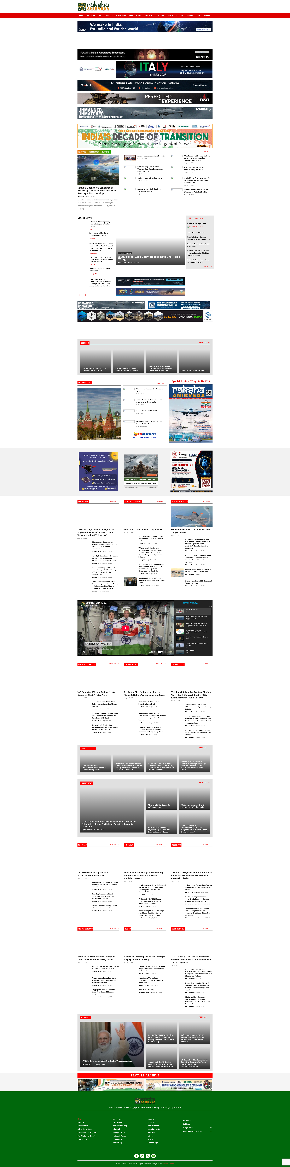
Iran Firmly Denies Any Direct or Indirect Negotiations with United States (152, 580)
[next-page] (85, 295)
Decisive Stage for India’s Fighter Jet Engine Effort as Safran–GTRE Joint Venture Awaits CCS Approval (96, 532)
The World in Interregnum (146, 411)
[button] (196, 218)
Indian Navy (93, 253)
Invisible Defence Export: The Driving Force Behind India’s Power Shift (197, 180)
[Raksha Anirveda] (93, 6)
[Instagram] (142, 1156)
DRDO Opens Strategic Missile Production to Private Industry (93, 874)
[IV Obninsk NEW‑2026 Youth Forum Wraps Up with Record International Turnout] (130, 902)
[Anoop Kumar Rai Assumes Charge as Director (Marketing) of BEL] (83, 969)
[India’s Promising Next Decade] (130, 158)
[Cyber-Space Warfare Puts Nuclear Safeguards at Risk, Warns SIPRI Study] (177, 888)
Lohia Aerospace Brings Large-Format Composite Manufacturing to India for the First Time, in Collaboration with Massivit (105, 584)
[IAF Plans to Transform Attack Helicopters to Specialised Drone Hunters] (83, 705)
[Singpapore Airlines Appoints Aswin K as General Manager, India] (83, 993)
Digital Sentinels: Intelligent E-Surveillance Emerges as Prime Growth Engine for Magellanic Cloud (197, 986)
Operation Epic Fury (146, 990)
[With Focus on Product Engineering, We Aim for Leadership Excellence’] (161, 823)
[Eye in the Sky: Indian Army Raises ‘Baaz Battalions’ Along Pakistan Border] (82, 261)
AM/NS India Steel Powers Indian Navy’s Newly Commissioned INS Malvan (198, 732)
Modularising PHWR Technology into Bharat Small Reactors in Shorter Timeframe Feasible (151, 913)
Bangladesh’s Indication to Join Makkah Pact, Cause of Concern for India (151, 538)
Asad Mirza (142, 543)
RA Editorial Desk (191, 892)
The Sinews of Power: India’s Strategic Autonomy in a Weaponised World (197, 158)
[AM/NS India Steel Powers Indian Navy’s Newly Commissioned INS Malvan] (177, 733)
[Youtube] (153, 1156)
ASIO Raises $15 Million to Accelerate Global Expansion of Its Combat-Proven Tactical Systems (191, 959)
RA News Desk (96, 551)
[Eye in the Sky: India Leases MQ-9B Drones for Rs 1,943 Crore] (177, 572)
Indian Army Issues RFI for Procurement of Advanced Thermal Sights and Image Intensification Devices (152, 716)
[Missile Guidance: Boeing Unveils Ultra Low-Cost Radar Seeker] (83, 908)
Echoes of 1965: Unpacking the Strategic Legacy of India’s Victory (101, 224)
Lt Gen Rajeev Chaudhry (130, 262)
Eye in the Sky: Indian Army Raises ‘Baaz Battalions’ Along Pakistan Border (101, 259)
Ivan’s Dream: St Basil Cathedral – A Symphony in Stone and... (150, 401)
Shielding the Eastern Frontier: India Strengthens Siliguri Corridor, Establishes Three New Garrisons (197, 911)
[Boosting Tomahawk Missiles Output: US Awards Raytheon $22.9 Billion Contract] (83, 897)
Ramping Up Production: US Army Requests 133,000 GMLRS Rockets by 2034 (105, 884)
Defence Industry (95, 289)
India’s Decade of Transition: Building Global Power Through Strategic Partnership (96, 190)
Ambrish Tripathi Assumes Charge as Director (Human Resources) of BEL (96, 958)
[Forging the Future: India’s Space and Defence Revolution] (154, 240)
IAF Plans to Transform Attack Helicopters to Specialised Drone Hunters (104, 704)
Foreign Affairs (94, 274)
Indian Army (93, 265)
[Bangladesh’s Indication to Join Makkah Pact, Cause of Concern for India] (130, 539)
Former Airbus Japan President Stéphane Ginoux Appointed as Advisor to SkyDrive (104, 980)
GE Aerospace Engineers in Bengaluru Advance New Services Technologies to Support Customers (104, 545)
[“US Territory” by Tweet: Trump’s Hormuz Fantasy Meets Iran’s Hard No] (161, 360)
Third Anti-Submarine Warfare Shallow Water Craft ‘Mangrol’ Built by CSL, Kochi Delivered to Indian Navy (101, 247)
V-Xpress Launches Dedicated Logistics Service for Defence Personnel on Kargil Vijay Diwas (151, 729)
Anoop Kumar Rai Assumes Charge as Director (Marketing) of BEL (105, 967)
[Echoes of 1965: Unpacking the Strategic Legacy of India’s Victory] (82, 225)
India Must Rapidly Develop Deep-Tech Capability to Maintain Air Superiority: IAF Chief (105, 715)
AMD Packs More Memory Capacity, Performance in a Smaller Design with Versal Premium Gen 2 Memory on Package (198, 972)
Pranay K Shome (144, 985)
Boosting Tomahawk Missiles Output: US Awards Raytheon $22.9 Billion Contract (103, 896)
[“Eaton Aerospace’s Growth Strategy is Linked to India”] (194, 798)
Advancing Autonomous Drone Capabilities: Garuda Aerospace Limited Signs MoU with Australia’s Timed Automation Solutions (197, 543)
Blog (91, 229)
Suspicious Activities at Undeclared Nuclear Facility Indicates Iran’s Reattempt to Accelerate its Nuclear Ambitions (152, 888)
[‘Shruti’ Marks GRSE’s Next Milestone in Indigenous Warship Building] (177, 707)
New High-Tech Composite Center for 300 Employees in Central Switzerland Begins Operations (105, 558)
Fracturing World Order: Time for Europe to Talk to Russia (149, 422)
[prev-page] (79, 295)
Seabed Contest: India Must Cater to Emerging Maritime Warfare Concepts (198, 253)
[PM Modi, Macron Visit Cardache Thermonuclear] (112, 1044)
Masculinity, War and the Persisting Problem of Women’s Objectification (151, 980)
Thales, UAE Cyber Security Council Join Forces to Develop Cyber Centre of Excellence (197, 899)
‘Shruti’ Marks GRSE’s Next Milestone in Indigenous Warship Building (198, 706)
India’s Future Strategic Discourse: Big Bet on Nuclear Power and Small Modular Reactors (143, 875)
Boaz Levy (80, 196)
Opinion (92, 238)
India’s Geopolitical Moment (150, 178)
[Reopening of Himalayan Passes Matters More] (82, 237)
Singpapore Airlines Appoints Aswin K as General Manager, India (103, 992)
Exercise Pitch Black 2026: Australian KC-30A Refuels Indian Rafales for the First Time (105, 727)
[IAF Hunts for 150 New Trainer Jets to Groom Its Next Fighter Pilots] (98, 678)
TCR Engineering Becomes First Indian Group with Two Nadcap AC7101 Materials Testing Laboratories (104, 570)
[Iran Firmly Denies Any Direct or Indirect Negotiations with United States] (130, 581)
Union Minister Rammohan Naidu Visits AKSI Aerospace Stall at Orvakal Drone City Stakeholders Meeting (198, 558)
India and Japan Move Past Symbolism (143, 529)
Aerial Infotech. (168, 1164)
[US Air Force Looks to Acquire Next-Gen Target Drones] (192, 516)
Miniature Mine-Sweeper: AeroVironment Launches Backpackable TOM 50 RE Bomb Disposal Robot (197, 1000)
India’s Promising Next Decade (151, 156)
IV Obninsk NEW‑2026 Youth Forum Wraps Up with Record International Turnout (150, 901)
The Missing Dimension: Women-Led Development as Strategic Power (150, 168)
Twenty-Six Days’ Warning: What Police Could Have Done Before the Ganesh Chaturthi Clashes (191, 875)
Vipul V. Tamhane (144, 973)
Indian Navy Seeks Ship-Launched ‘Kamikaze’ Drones (198, 582)
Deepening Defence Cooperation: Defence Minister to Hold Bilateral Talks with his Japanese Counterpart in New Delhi (152, 567)
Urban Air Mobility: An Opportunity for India (194, 168)
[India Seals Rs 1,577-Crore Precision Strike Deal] (130, 705)
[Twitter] (148, 1156)
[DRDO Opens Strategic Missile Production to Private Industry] (98, 859)
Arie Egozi (142, 560)
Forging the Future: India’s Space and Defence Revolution (151, 258)
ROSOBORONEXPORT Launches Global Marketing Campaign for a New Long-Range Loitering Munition (100, 282)
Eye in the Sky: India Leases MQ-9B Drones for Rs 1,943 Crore (198, 570)
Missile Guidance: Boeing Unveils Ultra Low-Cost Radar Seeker (104, 906)
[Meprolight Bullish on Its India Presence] (161, 798)
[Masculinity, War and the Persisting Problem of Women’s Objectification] (130, 981)
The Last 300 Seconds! (196, 232)
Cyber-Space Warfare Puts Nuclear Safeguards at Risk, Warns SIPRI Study (198, 887)
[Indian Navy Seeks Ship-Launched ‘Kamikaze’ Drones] (177, 584)
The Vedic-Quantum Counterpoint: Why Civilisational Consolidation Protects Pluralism (152, 968)
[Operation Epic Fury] (130, 993)
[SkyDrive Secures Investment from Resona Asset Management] (95, 762)
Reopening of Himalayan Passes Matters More (98, 234)
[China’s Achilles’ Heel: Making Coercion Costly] (128, 360)
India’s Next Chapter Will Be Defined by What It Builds (196, 190)
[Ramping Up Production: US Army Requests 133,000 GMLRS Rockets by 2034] (83, 885)
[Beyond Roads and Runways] (194, 360)
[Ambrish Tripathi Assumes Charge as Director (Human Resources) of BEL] (98, 943)
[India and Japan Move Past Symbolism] (82, 272)
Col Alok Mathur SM (145, 992)
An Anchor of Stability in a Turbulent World (149, 190)
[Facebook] (136, 1156)
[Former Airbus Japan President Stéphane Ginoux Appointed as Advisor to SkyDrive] (83, 981)
